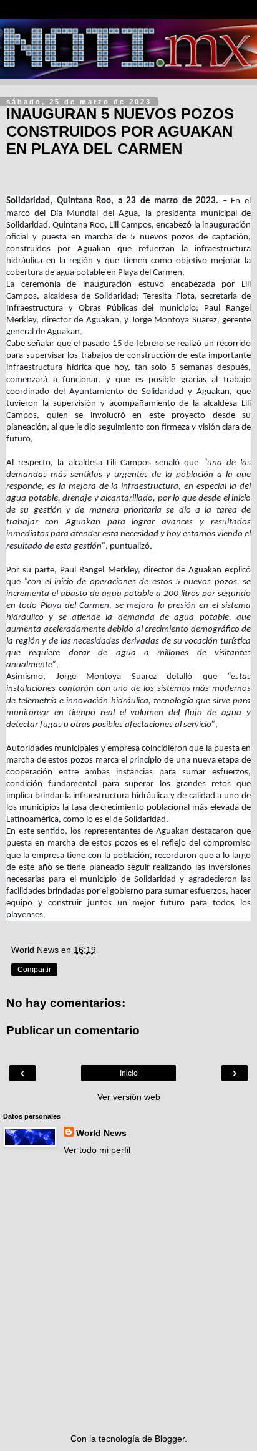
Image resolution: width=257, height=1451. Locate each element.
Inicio (129, 1073)
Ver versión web (128, 1097)
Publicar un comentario (73, 1030)
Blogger (170, 1439)
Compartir (34, 969)
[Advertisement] (128, 1294)
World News (101, 1133)
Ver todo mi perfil (97, 1150)
